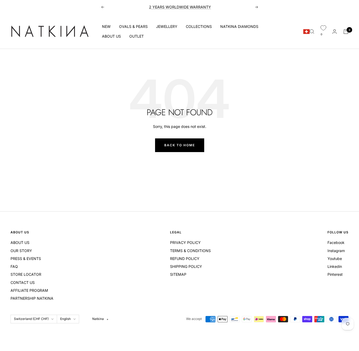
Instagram (336, 250)
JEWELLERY (166, 26)
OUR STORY (21, 250)
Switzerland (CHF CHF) (31, 319)
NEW (106, 26)
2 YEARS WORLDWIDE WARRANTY (180, 7)
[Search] (312, 31)
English (65, 319)
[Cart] (345, 31)
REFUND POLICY (184, 258)
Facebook (336, 242)
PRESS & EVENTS (26, 258)
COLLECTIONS (199, 26)
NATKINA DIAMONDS (239, 26)
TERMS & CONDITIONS (190, 250)
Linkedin (334, 266)
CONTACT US (23, 282)
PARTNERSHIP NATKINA (32, 298)
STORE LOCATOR (26, 274)
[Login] (334, 31)
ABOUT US (111, 36)
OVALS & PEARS (133, 26)
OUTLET (136, 36)
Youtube (334, 258)
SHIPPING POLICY (186, 266)
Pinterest (335, 274)
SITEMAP (178, 274)
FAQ (14, 266)
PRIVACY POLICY (185, 242)
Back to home (179, 145)
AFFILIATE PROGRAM (29, 290)
